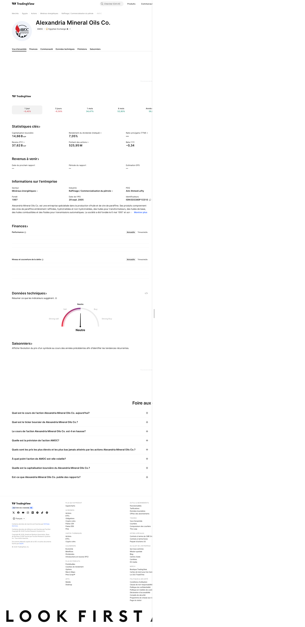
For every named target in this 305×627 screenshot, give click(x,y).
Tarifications (134, 508)
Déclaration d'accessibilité (140, 592)
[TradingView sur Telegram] (37, 512)
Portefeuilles (70, 564)
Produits (131, 4)
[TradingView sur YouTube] (23, 512)
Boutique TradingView (138, 569)
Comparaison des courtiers (140, 526)
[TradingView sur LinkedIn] (32, 512)
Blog (131, 554)
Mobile (68, 582)
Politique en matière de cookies (142, 590)
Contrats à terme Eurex (139, 539)
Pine (67, 529)
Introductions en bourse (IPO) (77, 557)
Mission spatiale (136, 551)
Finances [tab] (33, 49)
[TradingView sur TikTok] (42, 512)
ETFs (67, 516)
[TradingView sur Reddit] (47, 512)
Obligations (70, 518)
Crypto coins (70, 521)
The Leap (133, 529)
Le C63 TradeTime (137, 575)
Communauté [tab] (46, 49)
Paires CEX (70, 524)
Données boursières (137, 511)
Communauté (147, 4)
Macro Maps (70, 572)
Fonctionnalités (135, 506)
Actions (68, 513)
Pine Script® (70, 575)
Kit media (133, 562)
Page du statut (135, 600)
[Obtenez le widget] (146, 293)
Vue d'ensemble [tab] (19, 49)
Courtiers (133, 524)
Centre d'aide (135, 557)
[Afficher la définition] (35, 133)
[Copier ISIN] (150, 200)
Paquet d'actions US (138, 541)
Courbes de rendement (75, 567)
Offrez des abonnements (139, 514)
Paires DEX (70, 526)
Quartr (21, 543)
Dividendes (70, 554)
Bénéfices (69, 551)
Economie (69, 549)
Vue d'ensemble (136, 521)
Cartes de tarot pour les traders (142, 572)
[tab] (131, 232)
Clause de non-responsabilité (141, 585)
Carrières (133, 559)
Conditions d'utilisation (138, 582)
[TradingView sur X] (13, 512)
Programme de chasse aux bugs (142, 598)
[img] (67, 29)
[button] (137, 3)
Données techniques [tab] (65, 49)
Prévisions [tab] (82, 49)
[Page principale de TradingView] (23, 3)
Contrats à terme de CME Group (142, 536)
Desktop (69, 585)
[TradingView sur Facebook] (18, 512)
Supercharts (70, 506)
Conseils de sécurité (137, 595)
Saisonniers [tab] (95, 49)
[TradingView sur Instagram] (28, 512)
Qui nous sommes (137, 549)
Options (69, 569)
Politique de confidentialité (140, 587)
